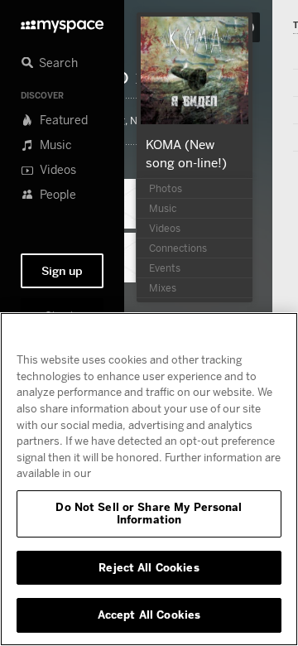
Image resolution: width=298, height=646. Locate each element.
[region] (149, 479)
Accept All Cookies (149, 614)
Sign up (62, 270)
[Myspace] (62, 22)
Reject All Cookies (149, 567)
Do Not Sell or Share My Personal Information (148, 513)
